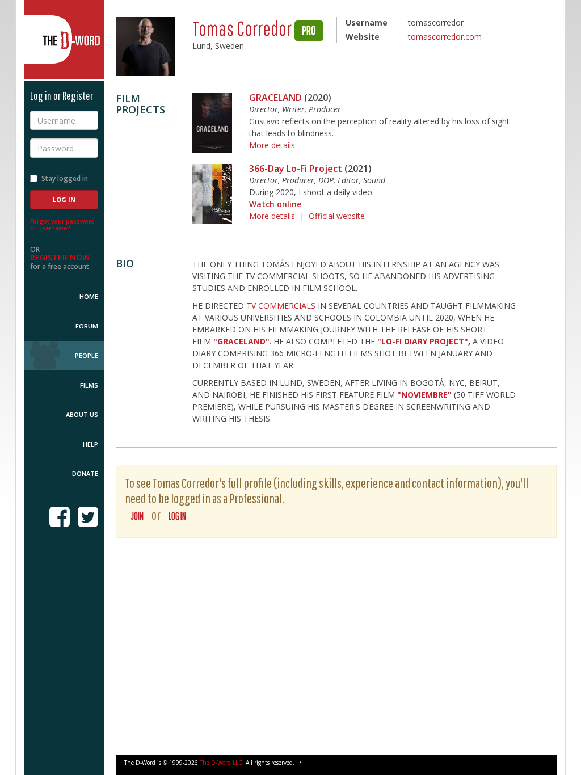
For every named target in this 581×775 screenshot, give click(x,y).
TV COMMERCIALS (280, 305)
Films (89, 385)
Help (90, 444)
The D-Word (64, 39)
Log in (177, 516)
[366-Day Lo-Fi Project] (212, 194)
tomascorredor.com (445, 36)
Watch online (275, 204)
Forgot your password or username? (62, 224)
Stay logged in (64, 178)
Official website (337, 215)
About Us (82, 414)
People (86, 355)
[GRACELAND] (212, 123)
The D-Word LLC (221, 762)
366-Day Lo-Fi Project (295, 168)
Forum (86, 326)
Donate (85, 473)
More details (272, 145)
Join (137, 516)
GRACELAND (275, 97)
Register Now (60, 257)
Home (88, 296)
